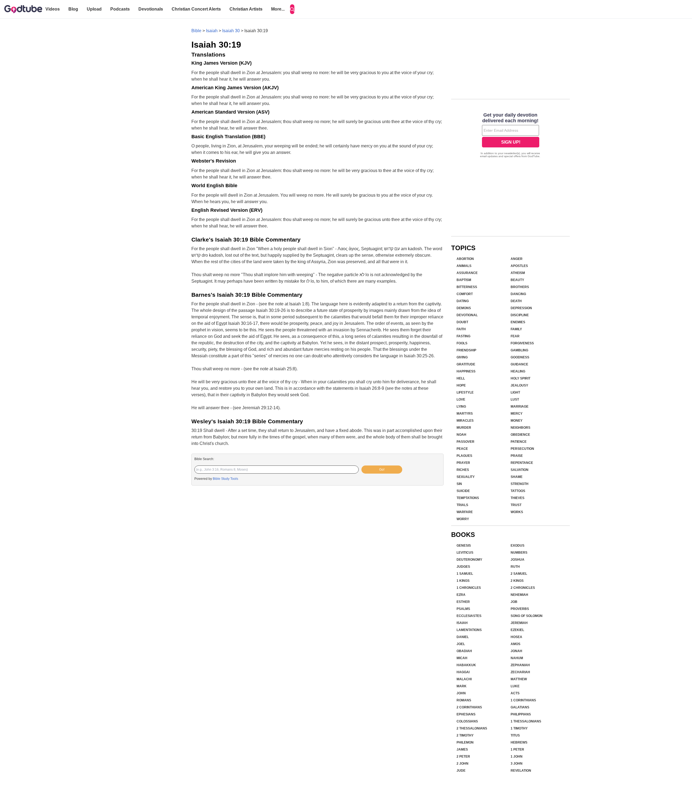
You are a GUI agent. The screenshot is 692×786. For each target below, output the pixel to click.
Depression (521, 308)
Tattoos (518, 491)
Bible (196, 30)
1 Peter (517, 749)
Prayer (463, 463)
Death (516, 301)
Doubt (462, 322)
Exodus (517, 545)
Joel (461, 644)
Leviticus (465, 552)
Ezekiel (517, 630)
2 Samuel (519, 574)
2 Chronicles (523, 588)
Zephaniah (520, 665)
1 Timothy (519, 728)
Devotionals (150, 9)
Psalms (463, 609)
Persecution (522, 449)
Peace (462, 449)
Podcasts (120, 9)
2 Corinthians (469, 707)
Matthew (519, 679)
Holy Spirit (520, 378)
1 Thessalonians (526, 721)
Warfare (465, 512)
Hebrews (519, 742)
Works (517, 512)
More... (278, 9)
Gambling (519, 350)
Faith (461, 329)
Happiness (466, 371)
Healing (518, 371)
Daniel (463, 637)
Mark (462, 686)
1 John (517, 756)
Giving (462, 357)
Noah (461, 435)
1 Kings (463, 581)
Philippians (521, 714)
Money (517, 420)
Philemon (465, 742)
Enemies (518, 322)
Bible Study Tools (225, 479)
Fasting (463, 336)
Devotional (467, 315)
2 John (462, 763)
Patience (519, 442)
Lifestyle (465, 392)
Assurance (467, 273)
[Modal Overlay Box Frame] (510, 136)
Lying (461, 406)
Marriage (519, 406)
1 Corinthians (523, 700)
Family (516, 329)
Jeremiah (519, 623)
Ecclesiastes (469, 616)
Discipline (520, 315)
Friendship (466, 350)
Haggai (463, 672)
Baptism (464, 280)
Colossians (467, 721)
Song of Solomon (527, 616)
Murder (464, 428)
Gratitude (466, 364)
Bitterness (467, 287)
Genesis (464, 545)
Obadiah (464, 651)
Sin (459, 484)
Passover (465, 442)
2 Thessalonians (472, 728)
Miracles (465, 420)
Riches (463, 470)
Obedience (520, 435)
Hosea (516, 637)
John (461, 693)
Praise (517, 456)
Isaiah (212, 30)
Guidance (519, 364)
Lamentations (469, 630)
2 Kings (517, 581)
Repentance (522, 463)
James (462, 749)
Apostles (519, 266)
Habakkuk (466, 665)
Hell (461, 378)
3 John (517, 763)
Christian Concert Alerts (196, 9)
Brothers (520, 287)
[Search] (292, 9)
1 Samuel (465, 574)
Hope (461, 385)
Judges (463, 567)
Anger (517, 259)
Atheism (518, 273)
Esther (463, 602)
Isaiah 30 (231, 30)
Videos (52, 9)
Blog (73, 9)
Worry (463, 519)
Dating (463, 301)
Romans (464, 700)
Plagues (464, 456)
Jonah (516, 651)
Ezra (461, 595)
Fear (515, 336)
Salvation (519, 470)
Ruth (515, 567)
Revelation (521, 770)
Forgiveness (522, 343)
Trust (516, 505)
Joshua (517, 560)
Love (461, 399)
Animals (464, 266)
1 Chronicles (469, 588)
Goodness (520, 357)
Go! (381, 469)
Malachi (464, 679)
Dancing (518, 294)
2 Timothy (465, 735)
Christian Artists (245, 9)
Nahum (517, 658)
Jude (461, 770)
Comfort (465, 294)
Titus (515, 735)
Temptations (468, 498)
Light (515, 392)
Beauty (517, 280)
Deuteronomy (469, 560)
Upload (94, 9)
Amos (515, 644)
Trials (462, 505)
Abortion (465, 259)
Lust (515, 399)
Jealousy (519, 385)
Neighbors (520, 428)
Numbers (519, 552)
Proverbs (520, 609)
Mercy (517, 413)
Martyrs (465, 413)
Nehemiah (519, 595)
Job (514, 602)
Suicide (463, 491)
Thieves (517, 498)
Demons (464, 308)
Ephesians (466, 714)
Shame (517, 477)
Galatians (520, 707)
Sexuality (466, 477)
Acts (515, 693)
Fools (462, 343)
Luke (515, 686)
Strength (519, 484)
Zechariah (520, 672)
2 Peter (463, 756)
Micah (462, 658)
